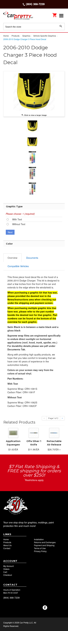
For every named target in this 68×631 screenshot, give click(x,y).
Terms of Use (40, 548)
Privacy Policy (40, 551)
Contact (6, 548)
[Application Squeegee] (13, 432)
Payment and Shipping (44, 545)
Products (7, 542)
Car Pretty (18, 15)
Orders (6, 569)
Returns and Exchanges (45, 542)
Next (10, 232)
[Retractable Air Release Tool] (54, 432)
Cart (5, 572)
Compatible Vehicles (18, 266)
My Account (8, 566)
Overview (12, 257)
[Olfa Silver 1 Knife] (34, 432)
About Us (7, 545)
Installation (39, 539)
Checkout (7, 574)
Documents (32, 257)
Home (6, 539)
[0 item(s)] (54, 14)
